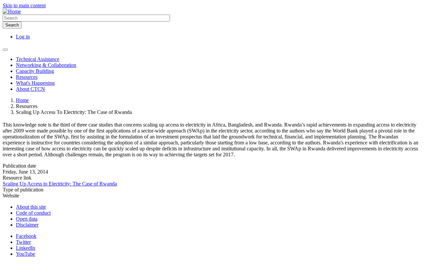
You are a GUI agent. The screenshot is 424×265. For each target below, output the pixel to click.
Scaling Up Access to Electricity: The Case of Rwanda (60, 183)
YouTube (25, 254)
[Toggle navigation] (5, 50)
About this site (31, 207)
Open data (26, 219)
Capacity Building (35, 71)
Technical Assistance (37, 59)
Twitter (23, 242)
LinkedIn (25, 248)
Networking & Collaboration (46, 65)
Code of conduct (33, 213)
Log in (23, 36)
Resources (26, 77)
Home (22, 100)
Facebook (26, 236)
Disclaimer (27, 225)
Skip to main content (24, 5)
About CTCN (30, 89)
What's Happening (35, 83)
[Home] (12, 11)
